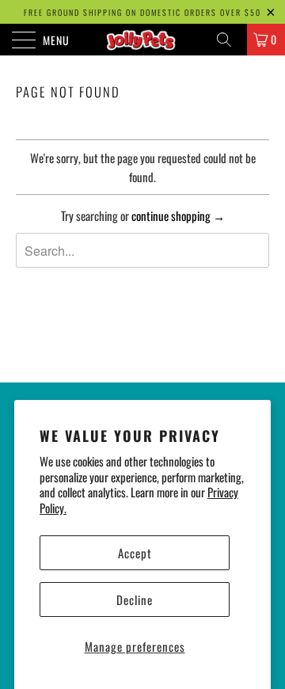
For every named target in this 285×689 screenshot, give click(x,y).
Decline (134, 599)
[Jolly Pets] (142, 39)
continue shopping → (178, 215)
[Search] (229, 39)
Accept (135, 552)
